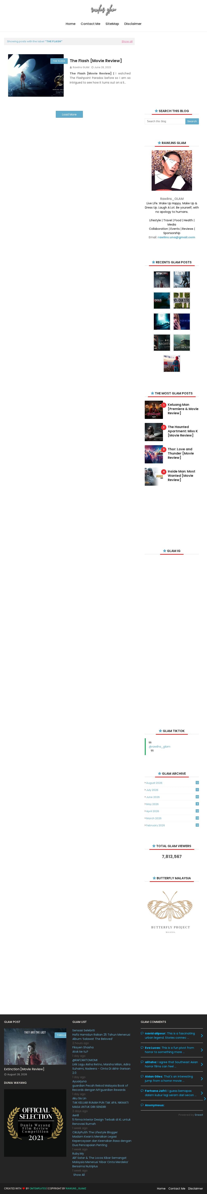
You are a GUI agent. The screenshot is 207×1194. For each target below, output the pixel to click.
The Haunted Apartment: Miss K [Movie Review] (183, 431)
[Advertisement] (172, 67)
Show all (127, 41)
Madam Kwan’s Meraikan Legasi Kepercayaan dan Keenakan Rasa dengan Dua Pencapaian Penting (101, 1141)
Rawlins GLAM (81, 67)
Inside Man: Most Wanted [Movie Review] (181, 475)
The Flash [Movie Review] (96, 61)
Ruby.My (78, 1154)
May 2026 (172, 804)
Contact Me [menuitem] (90, 23)
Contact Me (176, 1189)
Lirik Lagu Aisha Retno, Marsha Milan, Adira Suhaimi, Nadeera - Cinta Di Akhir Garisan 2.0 (101, 1068)
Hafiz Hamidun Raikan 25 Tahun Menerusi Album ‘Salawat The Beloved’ (101, 1037)
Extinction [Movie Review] (24, 1069)
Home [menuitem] (70, 23)
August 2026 (172, 783)
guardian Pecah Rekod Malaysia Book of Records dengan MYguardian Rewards (100, 1088)
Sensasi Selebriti (83, 1030)
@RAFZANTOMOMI (84, 1060)
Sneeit (199, 1115)
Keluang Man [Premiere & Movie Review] (183, 409)
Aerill (75, 1115)
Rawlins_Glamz (76, 1188)
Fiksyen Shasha (83, 1047)
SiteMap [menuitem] (112, 23)
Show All (79, 1175)
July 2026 (172, 790)
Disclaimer (195, 1189)
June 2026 (172, 797)
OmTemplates (38, 1188)
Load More (69, 114)
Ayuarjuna (79, 1081)
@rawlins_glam (159, 747)
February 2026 (172, 825)
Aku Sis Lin (79, 1098)
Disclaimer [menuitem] (133, 23)
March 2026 (172, 818)
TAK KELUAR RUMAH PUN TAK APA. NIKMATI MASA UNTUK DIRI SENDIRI (100, 1105)
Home (161, 1189)
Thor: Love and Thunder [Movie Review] (181, 453)
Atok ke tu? (80, 1052)
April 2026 (172, 811)
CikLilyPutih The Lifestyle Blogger (95, 1132)
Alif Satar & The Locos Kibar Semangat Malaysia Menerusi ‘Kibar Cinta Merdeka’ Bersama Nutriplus (100, 1162)
